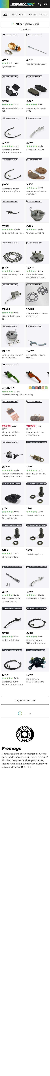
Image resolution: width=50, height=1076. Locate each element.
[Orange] (43, 388)
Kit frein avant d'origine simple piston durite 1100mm (12, 476)
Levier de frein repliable (13, 233)
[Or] (30, 388)
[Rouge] (36, 388)
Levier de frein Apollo (36, 598)
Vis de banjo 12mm (10, 557)
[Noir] (39, 388)
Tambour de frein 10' (35, 233)
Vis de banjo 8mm (34, 554)
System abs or (8, 66)
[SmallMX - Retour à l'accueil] (23, 4)
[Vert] (46, 388)
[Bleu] (33, 388)
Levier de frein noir (10, 640)
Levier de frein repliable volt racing (17, 395)
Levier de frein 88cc (35, 150)
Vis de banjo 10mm (35, 515)
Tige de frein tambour (36, 64)
